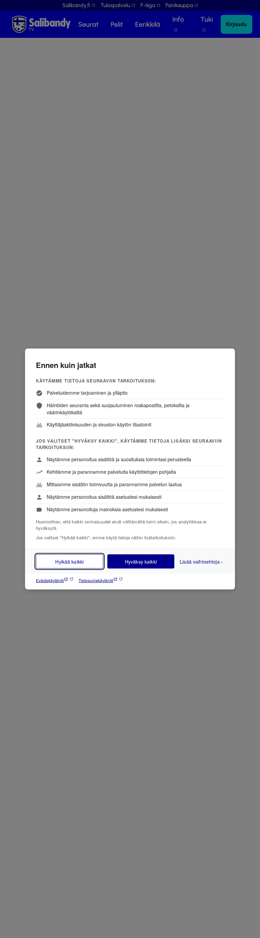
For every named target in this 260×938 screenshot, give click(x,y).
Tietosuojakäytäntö (96, 580)
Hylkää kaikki (69, 561)
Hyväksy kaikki (141, 561)
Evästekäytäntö (50, 580)
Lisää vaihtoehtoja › (201, 561)
